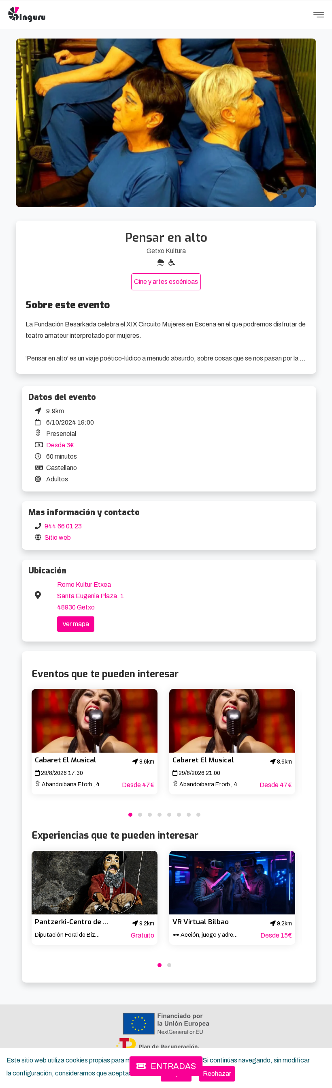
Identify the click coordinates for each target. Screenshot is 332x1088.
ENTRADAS (172, 1066)
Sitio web (58, 537)
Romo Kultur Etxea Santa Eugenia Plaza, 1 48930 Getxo (90, 596)
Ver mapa (75, 623)
